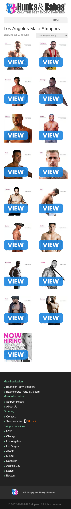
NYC (9, 431)
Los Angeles (13, 441)
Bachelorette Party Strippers (23, 391)
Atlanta (10, 451)
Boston (10, 475)
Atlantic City (13, 465)
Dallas (10, 470)
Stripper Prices (15, 401)
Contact (10, 416)
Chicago (11, 436)
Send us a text (21, 421)
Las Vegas (12, 446)
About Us (11, 406)
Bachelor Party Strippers (20, 386)
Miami (9, 455)
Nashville (11, 460)
